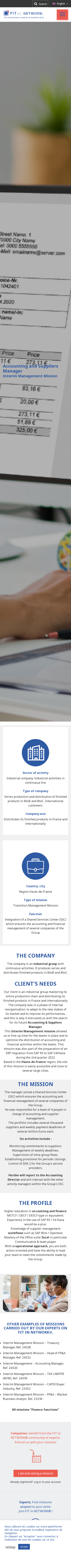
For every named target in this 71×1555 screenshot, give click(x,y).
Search (42, 4)
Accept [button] (24, 1546)
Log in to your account (47, 1482)
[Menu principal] (62, 14)
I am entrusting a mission (35, 1473)
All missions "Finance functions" (35, 1410)
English (61, 3)
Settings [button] (10, 1546)
